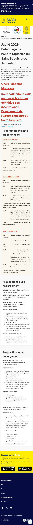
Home (2, 36)
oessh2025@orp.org (7, 126)
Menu (30, 19)
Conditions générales (7, 497)
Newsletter (4, 502)
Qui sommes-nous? (6, 480)
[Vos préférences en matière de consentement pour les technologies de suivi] (30, 522)
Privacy (3, 493)
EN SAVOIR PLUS (6, 12)
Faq (2, 484)
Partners (3, 489)
